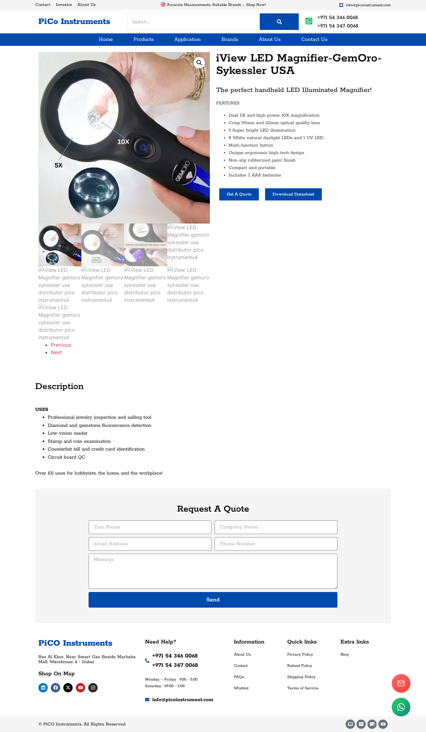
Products (143, 39)
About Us (270, 39)
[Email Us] (401, 683)
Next (56, 352)
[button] (199, 62)
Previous (61, 345)
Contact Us (314, 39)
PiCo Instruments (74, 21)
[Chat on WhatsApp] (401, 707)
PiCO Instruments (75, 643)
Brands (229, 39)
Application (187, 39)
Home (106, 39)
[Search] (279, 21)
